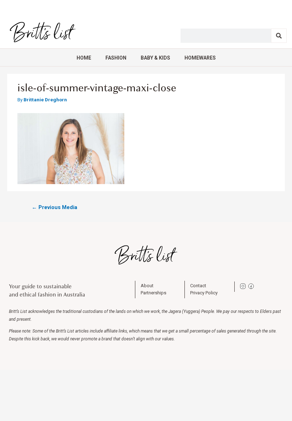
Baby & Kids (155, 58)
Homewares (200, 58)
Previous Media (54, 207)
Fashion (115, 58)
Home (84, 58)
